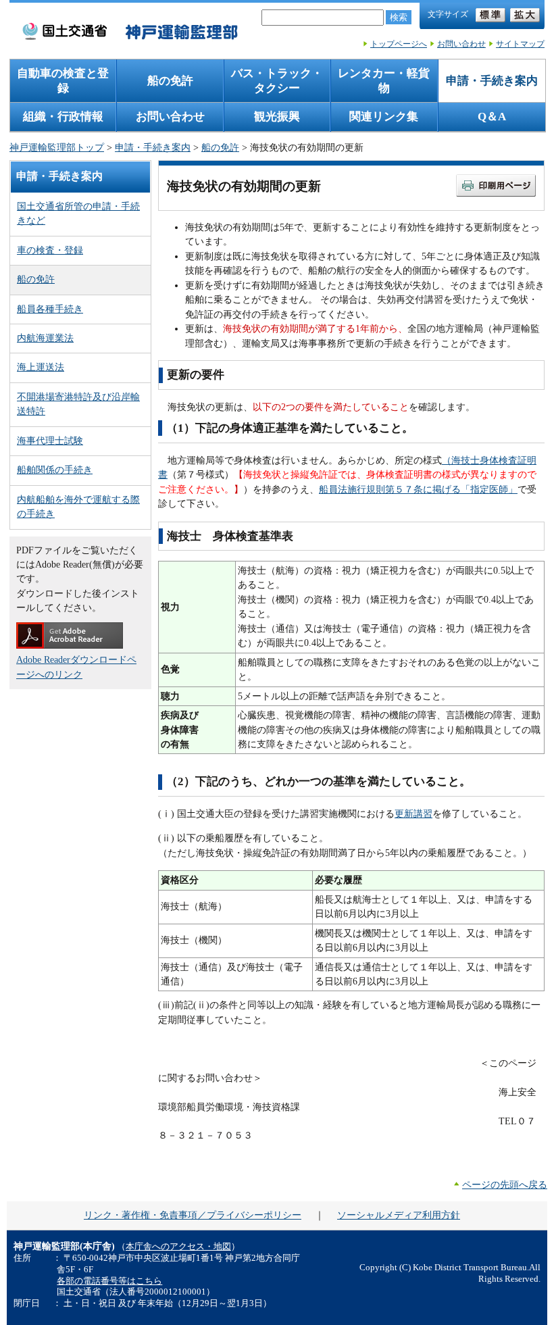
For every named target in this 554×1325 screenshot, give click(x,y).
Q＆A (492, 116)
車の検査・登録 (50, 250)
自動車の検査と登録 (63, 80)
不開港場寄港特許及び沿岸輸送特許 (78, 403)
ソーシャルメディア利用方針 (398, 1214)
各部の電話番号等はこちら (109, 1281)
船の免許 (170, 80)
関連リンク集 (383, 116)
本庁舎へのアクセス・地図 (178, 1246)
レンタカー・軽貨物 (384, 80)
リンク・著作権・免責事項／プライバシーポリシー (192, 1214)
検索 (398, 17)
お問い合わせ (461, 44)
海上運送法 (40, 366)
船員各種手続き (50, 308)
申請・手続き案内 (492, 80)
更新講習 (413, 813)
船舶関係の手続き (55, 469)
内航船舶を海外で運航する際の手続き (78, 506)
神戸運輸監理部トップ (56, 147)
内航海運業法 (45, 337)
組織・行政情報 (63, 116)
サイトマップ (520, 44)
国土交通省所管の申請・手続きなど (78, 213)
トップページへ (398, 44)
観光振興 (277, 116)
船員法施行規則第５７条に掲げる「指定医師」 (418, 489)
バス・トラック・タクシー (277, 80)
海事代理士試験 (50, 440)
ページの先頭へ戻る (504, 1184)
